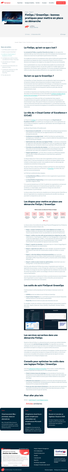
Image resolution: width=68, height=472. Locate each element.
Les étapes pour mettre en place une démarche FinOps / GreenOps (10, 58)
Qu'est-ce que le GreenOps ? (9, 52)
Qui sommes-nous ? (23, 448)
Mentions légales (49, 469)
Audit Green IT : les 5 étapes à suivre (38, 400)
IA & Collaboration (38, 451)
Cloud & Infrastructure (39, 453)
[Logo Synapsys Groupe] (6, 2)
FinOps (34, 120)
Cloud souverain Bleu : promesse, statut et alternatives (9, 416)
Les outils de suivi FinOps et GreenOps (8, 62)
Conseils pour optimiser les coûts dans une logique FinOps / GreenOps (10, 71)
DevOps (36, 455)
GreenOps (50, 168)
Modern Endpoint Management (41, 448)
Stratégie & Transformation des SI (42, 464)
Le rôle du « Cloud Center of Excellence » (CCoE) (8, 55)
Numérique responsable (39, 462)
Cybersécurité (37, 457)
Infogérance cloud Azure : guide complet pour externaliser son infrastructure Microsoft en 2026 (33, 419)
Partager (64, 34)
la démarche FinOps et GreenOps (37, 368)
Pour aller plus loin (6, 75)
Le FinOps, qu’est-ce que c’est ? (9, 49)
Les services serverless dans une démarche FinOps (9, 66)
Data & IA (36, 460)
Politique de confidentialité (60, 469)
